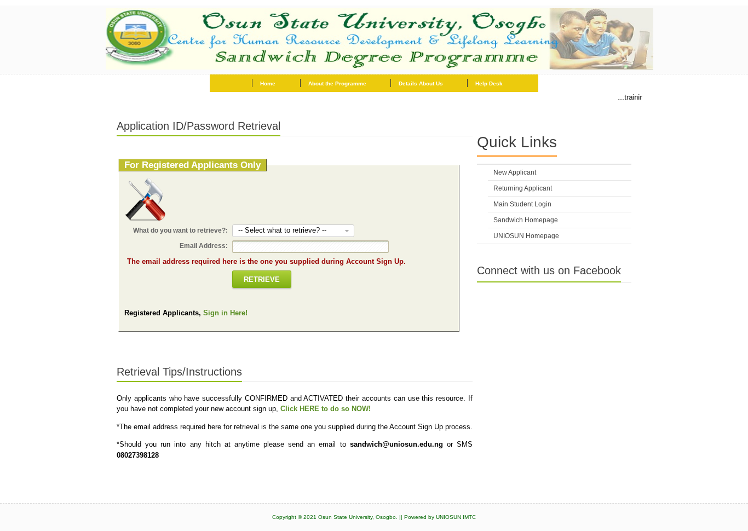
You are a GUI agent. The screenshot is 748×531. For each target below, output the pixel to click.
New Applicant (514, 172)
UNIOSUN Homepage (526, 236)
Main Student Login (522, 204)
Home (267, 83)
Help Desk (489, 83)
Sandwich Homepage (525, 220)
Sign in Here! (225, 313)
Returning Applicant (522, 188)
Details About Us (421, 83)
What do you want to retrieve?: (180, 230)
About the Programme (337, 83)
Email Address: (204, 246)
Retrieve (262, 279)
